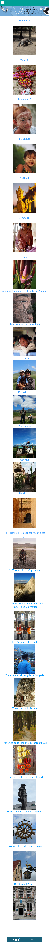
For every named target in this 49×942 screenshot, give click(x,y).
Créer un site (31, 939)
